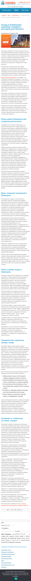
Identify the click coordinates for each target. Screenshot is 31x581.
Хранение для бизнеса (7, 552)
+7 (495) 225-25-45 (24, 2)
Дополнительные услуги (8, 564)
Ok (16, 578)
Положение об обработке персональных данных (14, 546)
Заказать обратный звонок (23, 4)
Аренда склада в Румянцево (8, 77)
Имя (2, 522)
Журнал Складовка (6, 558)
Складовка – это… (6, 550)
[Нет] (29, 575)
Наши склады (25, 10)
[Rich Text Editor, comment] (15, 515)
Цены (2, 560)
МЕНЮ (16, 10)
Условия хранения (6, 556)
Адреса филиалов (6, 562)
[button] (3, 510)
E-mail (17, 531)
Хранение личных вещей (8, 554)
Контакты (3, 567)
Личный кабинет (6, 10)
